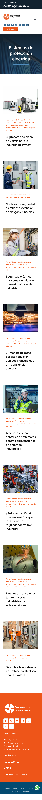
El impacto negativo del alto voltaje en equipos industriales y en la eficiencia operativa (20, 360)
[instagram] (8, 25)
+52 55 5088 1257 (11, 2)
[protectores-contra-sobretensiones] (21, 385)
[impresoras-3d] (21, 546)
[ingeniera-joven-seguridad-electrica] (21, 229)
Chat (37, 787)
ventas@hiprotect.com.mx (19, 7)
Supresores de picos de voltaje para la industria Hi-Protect (19, 140)
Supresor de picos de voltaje (23, 587)
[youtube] (12, 25)
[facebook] (5, 25)
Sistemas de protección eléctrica (18, 197)
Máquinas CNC (11, 120)
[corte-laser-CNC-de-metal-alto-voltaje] (21, 305)
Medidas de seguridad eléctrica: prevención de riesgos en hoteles (20, 208)
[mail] (23, 25)
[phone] (27, 25)
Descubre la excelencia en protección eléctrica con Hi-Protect (21, 671)
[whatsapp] (20, 25)
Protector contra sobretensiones (18, 195)
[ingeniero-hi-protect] (21, 622)
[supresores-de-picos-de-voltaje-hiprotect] (21, 87)
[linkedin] (16, 25)
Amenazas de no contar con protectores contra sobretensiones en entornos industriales (21, 440)
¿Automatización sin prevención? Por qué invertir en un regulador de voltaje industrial (19, 521)
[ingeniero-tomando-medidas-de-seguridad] (21, 162)
